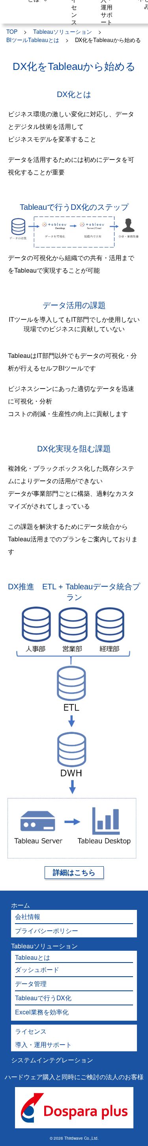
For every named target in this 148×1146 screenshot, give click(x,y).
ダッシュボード (37, 969)
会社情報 (27, 916)
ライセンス (31, 1031)
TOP (11, 31)
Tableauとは (32, 957)
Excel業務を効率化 (42, 1011)
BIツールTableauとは (32, 40)
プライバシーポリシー (46, 930)
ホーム (20, 904)
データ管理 (31, 983)
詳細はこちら (74, 872)
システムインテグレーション (52, 1059)
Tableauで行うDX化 (43, 997)
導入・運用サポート (43, 1044)
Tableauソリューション (44, 945)
